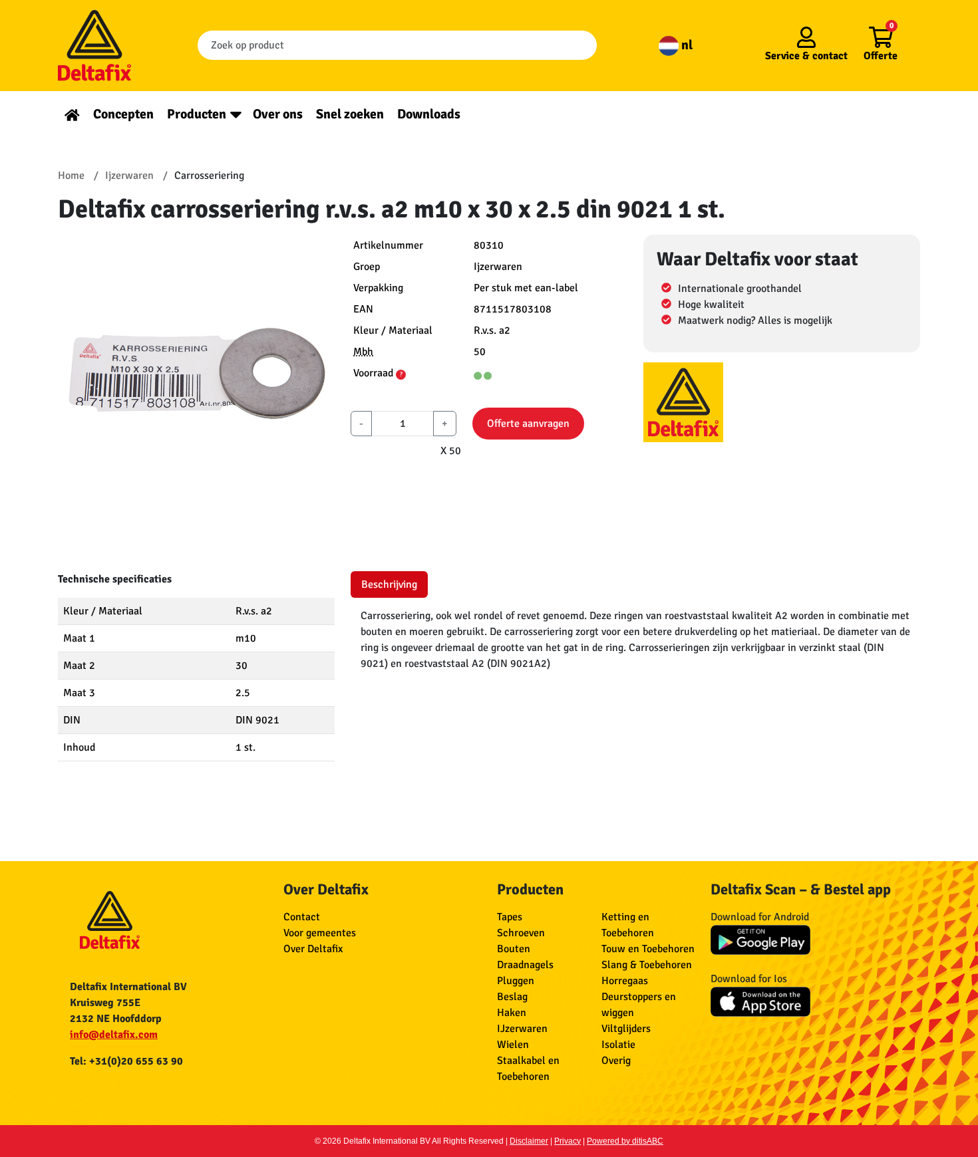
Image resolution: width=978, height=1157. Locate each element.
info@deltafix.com (114, 1034)
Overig (616, 1060)
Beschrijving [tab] (389, 584)
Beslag (512, 996)
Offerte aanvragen (528, 423)
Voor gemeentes (319, 933)
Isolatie (618, 1044)
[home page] (72, 114)
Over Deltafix (313, 949)
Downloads (428, 114)
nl (686, 45)
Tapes (509, 917)
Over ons (278, 114)
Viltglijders (626, 1028)
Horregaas (624, 980)
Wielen (513, 1044)
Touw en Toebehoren (648, 949)
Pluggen (515, 980)
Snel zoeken (350, 114)
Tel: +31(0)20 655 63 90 (126, 1061)
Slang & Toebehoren (646, 964)
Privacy (567, 1141)
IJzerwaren (522, 1028)
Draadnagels (525, 964)
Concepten (123, 114)
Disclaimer (529, 1141)
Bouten (513, 949)
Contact (301, 917)
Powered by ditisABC (625, 1141)
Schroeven (521, 933)
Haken (511, 1012)
